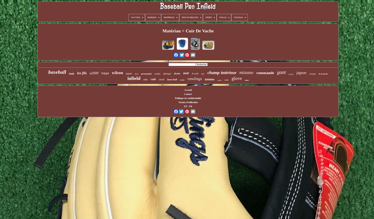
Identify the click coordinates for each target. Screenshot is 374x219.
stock (227, 80)
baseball (57, 72)
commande (265, 73)
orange (312, 74)
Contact (188, 94)
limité (71, 73)
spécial (220, 80)
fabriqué (167, 73)
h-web (195, 73)
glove (237, 78)
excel (161, 79)
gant (281, 72)
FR (190, 106)
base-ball (172, 79)
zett (145, 79)
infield (133, 78)
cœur (247, 80)
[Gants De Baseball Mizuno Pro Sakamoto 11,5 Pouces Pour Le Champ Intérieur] (168, 45)
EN (185, 106)
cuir (153, 79)
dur (203, 74)
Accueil (188, 90)
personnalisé (146, 74)
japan (129, 73)
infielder (210, 79)
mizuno (246, 72)
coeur (182, 80)
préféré (291, 74)
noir (186, 73)
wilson (117, 73)
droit (136, 74)
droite (177, 73)
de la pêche (323, 74)
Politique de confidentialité (188, 98)
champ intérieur (222, 72)
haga (105, 73)
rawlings (194, 78)
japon (301, 72)
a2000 (94, 73)
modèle (157, 74)
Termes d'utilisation (188, 102)
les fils (82, 73)
